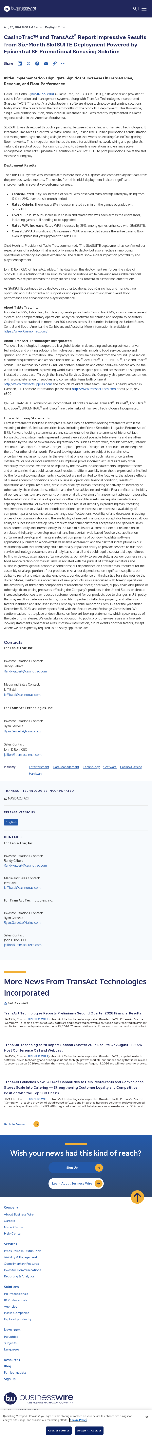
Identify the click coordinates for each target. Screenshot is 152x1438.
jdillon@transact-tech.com (23, 755)
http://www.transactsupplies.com (28, 384)
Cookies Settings (58, 1430)
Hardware (36, 774)
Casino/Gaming (131, 767)
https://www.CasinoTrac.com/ (26, 331)
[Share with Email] (46, 63)
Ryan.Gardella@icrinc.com (22, 731)
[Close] (146, 1417)
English (11, 822)
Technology (91, 767)
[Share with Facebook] (37, 63)
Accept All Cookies (89, 1430)
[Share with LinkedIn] (20, 63)
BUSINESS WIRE (43, 94)
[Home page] (20, 9)
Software (110, 767)
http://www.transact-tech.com (94, 389)
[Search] (135, 9)
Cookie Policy (78, 1420)
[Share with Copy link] (54, 63)
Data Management (66, 767)
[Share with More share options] (63, 63)
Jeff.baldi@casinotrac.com (22, 695)
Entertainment (39, 767)
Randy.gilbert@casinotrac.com (25, 671)
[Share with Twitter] (28, 63)
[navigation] (144, 9)
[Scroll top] (137, 1197)
